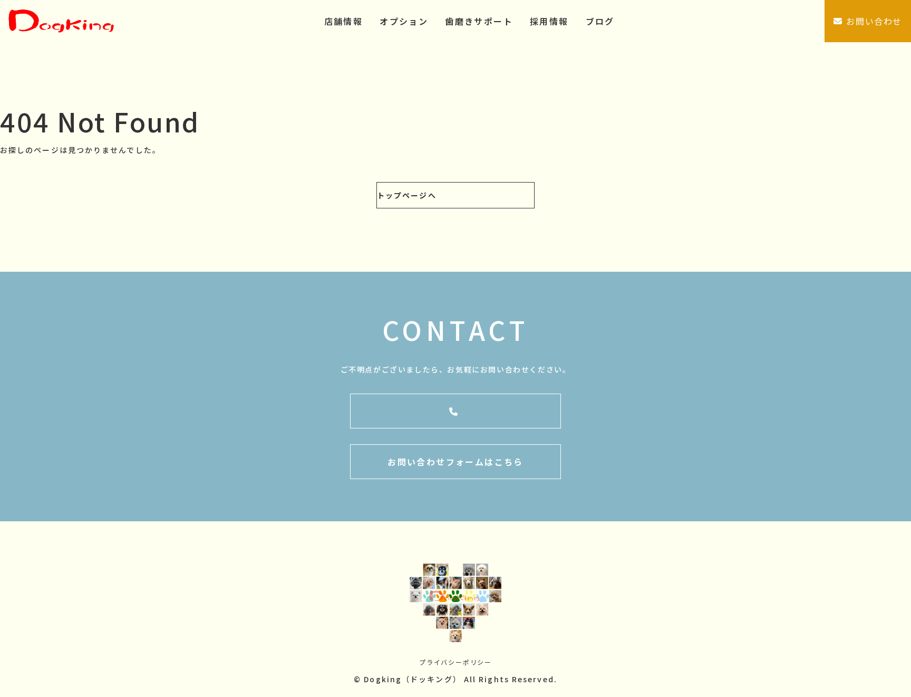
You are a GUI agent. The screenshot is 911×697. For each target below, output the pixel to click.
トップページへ (407, 195)
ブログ (600, 21)
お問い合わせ (874, 21)
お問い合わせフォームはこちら (455, 461)
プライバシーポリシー (455, 661)
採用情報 (549, 21)
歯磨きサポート (479, 21)
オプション (404, 21)
